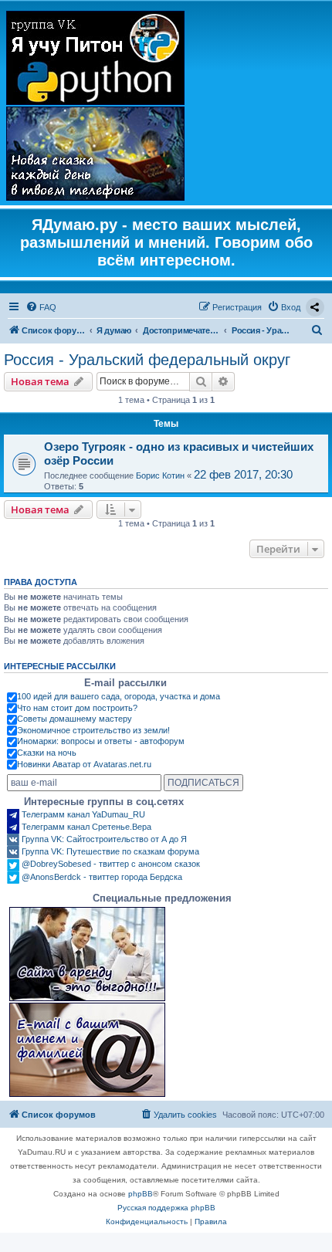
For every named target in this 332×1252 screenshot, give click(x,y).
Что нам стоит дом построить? (77, 707)
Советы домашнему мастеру (74, 718)
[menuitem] (40, 307)
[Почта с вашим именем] (87, 1050)
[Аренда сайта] (87, 954)
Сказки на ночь (46, 752)
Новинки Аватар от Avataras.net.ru (84, 764)
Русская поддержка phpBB (166, 1207)
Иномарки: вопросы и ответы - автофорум (101, 741)
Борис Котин (160, 475)
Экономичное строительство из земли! (93, 730)
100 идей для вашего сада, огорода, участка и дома (118, 696)
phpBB (140, 1193)
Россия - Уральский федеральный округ (147, 359)
